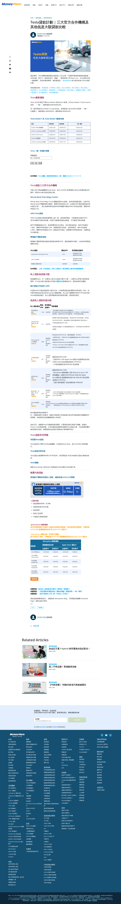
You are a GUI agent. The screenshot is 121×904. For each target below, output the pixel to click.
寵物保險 (46, 752)
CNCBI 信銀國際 (12, 803)
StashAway (65, 765)
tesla (33, 607)
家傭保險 (46, 749)
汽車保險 (46, 744)
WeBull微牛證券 (66, 757)
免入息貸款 (66, 88)
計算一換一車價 (36, 163)
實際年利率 (60, 281)
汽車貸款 (40, 607)
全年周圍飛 (47, 793)
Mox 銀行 (11, 824)
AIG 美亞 (46, 821)
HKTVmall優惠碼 (31, 836)
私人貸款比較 (12, 742)
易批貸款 (52, 90)
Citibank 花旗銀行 (13, 800)
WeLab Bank (12, 849)
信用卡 (40, 5)
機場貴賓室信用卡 (31, 762)
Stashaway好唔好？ (67, 798)
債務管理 (81, 785)
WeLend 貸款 (12, 851)
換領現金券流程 (101, 762)
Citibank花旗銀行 (31, 783)
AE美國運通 (29, 785)
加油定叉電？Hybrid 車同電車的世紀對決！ (69, 648)
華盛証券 (64, 752)
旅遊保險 (46, 742)
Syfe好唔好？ (65, 803)
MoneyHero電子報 (102, 744)
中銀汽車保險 (47, 869)
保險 (46, 5)
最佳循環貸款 (12, 781)
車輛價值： (34, 155)
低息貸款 (33, 90)
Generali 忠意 (48, 844)
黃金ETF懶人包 (66, 823)
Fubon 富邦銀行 (12, 813)
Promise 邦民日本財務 (14, 836)
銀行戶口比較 (83, 742)
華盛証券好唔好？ (66, 787)
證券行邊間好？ (66, 813)
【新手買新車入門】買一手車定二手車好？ (54, 594)
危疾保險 (46, 757)
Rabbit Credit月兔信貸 (14, 839)
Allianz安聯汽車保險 (49, 872)
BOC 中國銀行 (12, 790)
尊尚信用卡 (29, 747)
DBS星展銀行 (29, 788)
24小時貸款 (43, 90)
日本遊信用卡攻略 (31, 755)
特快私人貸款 (55, 88)
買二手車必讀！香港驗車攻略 (62, 666)
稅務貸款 (45, 88)
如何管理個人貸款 (13, 866)
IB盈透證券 (65, 744)
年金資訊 (46, 760)
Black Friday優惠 (31, 826)
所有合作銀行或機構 (102, 747)
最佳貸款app (12, 885)
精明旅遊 (81, 795)
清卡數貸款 (43, 92)
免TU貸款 (75, 88)
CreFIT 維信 (11, 806)
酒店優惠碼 (29, 841)
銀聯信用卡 (29, 770)
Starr (45, 857)
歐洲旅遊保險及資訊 (49, 780)
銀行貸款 (70, 90)
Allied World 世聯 (49, 826)
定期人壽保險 (47, 755)
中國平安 (46, 839)
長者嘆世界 (47, 788)
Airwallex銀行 (83, 752)
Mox (27, 793)
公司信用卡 (29, 749)
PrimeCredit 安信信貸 (14, 834)
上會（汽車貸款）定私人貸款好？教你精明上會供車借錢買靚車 (61, 269)
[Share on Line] (10, 72)
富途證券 (64, 742)
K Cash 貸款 (11, 821)
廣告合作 (99, 772)
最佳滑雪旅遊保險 (49, 808)
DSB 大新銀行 (12, 811)
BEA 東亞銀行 (12, 788)
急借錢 (10, 762)
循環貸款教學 (12, 874)
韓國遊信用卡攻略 (31, 757)
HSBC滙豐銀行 (30, 790)
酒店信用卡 (29, 775)
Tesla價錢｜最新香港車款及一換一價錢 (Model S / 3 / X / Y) (59, 176)
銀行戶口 (62, 5)
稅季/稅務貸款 (12, 744)
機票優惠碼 (29, 844)
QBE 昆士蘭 (47, 854)
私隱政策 (99, 777)
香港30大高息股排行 (67, 821)
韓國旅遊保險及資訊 (49, 777)
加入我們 (99, 780)
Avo (45, 828)
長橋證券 (64, 755)
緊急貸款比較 (12, 770)
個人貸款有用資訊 (13, 869)
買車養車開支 (47, 18)
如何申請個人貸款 (13, 864)
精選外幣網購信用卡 (31, 744)
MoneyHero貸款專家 (44, 34)
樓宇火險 (46, 762)
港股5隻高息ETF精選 (67, 815)
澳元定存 (81, 772)
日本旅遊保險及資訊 (49, 770)
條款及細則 (100, 767)
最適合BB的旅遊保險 (49, 811)
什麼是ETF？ (65, 818)
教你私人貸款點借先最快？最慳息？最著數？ (54, 589)
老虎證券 (64, 747)
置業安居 (81, 790)
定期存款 (81, 759)
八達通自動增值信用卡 (32, 851)
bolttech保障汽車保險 (50, 875)
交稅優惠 (28, 839)
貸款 (34, 5)
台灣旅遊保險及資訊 (49, 775)
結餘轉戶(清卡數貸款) (14, 749)
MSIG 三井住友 (48, 849)
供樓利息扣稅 (12, 882)
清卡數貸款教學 (12, 872)
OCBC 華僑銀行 (12, 831)
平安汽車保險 (47, 883)
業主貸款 (10, 765)
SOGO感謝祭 (29, 834)
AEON (28, 811)
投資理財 (81, 787)
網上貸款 (84, 88)
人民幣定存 (82, 764)
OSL (63, 762)
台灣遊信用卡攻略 (31, 760)
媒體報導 (99, 783)
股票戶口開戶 (65, 810)
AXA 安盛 (46, 818)
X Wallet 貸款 (12, 854)
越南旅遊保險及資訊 (49, 783)
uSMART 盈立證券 (67, 749)
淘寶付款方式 (30, 828)
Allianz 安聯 (47, 823)
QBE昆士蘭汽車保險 (49, 880)
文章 (31, 18)
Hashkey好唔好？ (66, 800)
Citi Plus (81, 747)
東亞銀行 (28, 813)
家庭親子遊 (47, 790)
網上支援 (99, 757)
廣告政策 (99, 775)
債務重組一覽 (12, 879)
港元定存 (81, 762)
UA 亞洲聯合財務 (13, 846)
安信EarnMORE (30, 808)
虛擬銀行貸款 (80, 90)
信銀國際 (28, 796)
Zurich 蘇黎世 (48, 860)
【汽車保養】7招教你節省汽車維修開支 (67, 684)
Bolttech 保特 (48, 834)
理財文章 (71, 5)
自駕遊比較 (47, 798)
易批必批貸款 (12, 775)
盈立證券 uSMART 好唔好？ (69, 795)
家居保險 (46, 747)
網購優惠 (28, 742)
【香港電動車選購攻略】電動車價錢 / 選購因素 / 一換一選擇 (60, 591)
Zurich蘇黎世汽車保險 (50, 877)
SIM (27, 816)
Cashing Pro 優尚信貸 (14, 793)
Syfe (63, 768)
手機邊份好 (47, 796)
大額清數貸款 (53, 92)
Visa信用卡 (29, 765)
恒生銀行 (28, 801)
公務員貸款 (61, 90)
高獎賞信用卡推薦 (31, 773)
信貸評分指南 (100, 790)
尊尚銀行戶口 (83, 744)
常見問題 (99, 764)
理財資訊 (81, 779)
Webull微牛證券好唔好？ (69, 777)
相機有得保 (47, 801)
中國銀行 (46, 831)
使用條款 (89, 900)
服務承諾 (99, 754)
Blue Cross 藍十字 (49, 836)
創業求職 (81, 798)
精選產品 (99, 759)
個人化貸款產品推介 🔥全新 (16, 877)
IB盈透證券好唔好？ (67, 792)
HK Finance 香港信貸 (14, 816)
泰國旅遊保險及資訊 (49, 772)
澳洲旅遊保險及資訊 (49, 785)
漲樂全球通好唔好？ (67, 790)
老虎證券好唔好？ (66, 785)
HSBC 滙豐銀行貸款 (13, 819)
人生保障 (81, 792)
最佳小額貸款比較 (13, 773)
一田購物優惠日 (30, 831)
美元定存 (81, 767)
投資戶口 (54, 5)
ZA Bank (10, 857)
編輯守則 (99, 770)
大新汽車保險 (47, 867)
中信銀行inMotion (84, 749)
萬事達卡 (28, 768)
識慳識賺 (38, 18)
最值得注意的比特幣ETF (68, 826)
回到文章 (36, 626)
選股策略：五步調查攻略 (68, 828)
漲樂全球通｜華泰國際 (68, 760)
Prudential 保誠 (48, 852)
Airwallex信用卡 (30, 819)
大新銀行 (28, 798)
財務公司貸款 (12, 755)
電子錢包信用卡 (30, 752)
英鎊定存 (81, 770)
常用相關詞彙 (100, 742)
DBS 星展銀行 (12, 808)
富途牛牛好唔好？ (66, 775)
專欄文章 (81, 800)
